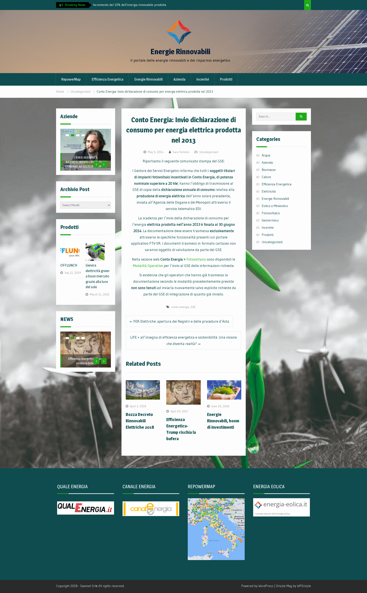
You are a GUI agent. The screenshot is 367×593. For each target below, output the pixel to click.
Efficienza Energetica (107, 79)
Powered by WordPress (257, 586)
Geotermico (270, 220)
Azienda (179, 79)
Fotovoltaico (196, 259)
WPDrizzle (304, 586)
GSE (193, 307)
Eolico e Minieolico (275, 206)
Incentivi (202, 79)
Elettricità (269, 191)
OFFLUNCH (86, 166)
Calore (266, 177)
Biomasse (269, 169)
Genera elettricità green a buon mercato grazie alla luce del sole (97, 276)
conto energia (180, 307)
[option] (138, 5)
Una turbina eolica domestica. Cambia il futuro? (131, 5)
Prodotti (226, 79)
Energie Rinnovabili (180, 51)
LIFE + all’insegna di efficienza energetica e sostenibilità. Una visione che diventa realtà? (183, 340)
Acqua (266, 155)
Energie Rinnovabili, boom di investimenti (223, 421)
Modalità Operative (148, 265)
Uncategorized (208, 152)
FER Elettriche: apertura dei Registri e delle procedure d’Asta (181, 321)
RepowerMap (71, 79)
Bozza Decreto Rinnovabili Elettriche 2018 (140, 421)
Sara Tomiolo (181, 152)
